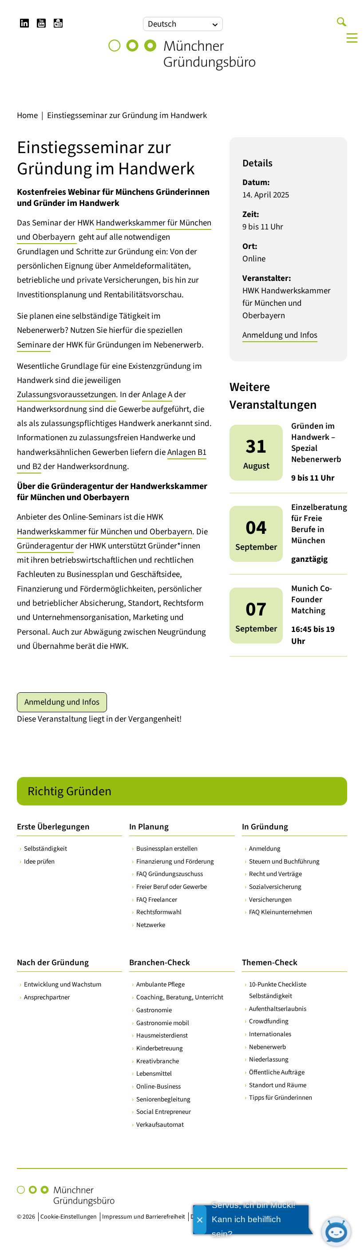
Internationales (270, 1034)
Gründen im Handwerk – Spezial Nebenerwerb (316, 443)
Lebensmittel (154, 1073)
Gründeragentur (45, 546)
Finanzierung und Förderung (175, 861)
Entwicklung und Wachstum (62, 984)
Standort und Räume (277, 1085)
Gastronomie (154, 1010)
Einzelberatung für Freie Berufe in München (319, 524)
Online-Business (158, 1086)
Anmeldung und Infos (61, 702)
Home (27, 116)
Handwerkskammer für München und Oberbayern (104, 532)
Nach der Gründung (53, 963)
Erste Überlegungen (53, 827)
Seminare (34, 345)
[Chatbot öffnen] (336, 1231)
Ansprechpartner (47, 997)
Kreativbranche (157, 1061)
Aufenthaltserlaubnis (277, 1009)
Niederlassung (269, 1059)
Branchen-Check (159, 963)
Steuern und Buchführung (284, 861)
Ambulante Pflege (160, 984)
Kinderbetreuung (159, 1048)
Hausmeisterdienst (162, 1035)
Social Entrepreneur (163, 1112)
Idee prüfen (39, 861)
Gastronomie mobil (162, 1023)
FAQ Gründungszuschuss (169, 874)
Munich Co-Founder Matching (311, 600)
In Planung (149, 827)
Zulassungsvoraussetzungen (66, 395)
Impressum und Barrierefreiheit (143, 1216)
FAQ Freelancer (156, 899)
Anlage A (157, 395)
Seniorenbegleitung (163, 1099)
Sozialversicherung (275, 887)
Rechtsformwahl (159, 912)
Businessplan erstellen (167, 848)
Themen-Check (269, 963)
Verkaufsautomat (160, 1124)
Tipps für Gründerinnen (280, 1097)
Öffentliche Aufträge (277, 1072)
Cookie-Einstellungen (68, 1216)
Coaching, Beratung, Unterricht (179, 997)
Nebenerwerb (267, 1047)
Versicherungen (270, 899)
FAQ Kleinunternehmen (280, 912)
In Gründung (265, 827)
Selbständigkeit (45, 848)
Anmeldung (265, 848)
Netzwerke (150, 925)
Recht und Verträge (275, 874)
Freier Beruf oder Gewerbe (171, 887)
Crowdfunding (269, 1021)
